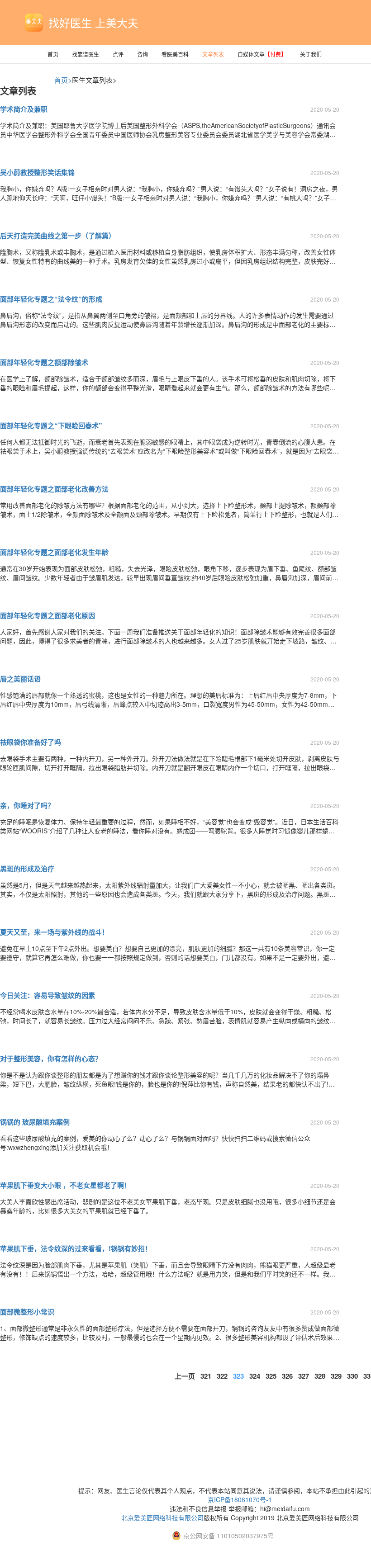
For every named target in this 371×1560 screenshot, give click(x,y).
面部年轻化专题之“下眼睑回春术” (51, 425)
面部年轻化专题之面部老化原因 (47, 615)
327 (303, 1376)
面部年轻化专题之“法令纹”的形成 (51, 299)
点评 (118, 54)
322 (222, 1376)
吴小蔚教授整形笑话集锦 (37, 172)
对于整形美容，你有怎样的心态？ (51, 1059)
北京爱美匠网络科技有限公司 (162, 1517)
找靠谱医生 (85, 54)
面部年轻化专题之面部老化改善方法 (54, 489)
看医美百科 (175, 54)
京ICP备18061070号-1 (240, 1499)
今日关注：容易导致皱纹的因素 (47, 995)
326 (287, 1376)
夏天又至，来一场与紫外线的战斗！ (54, 932)
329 (336, 1376)
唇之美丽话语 (20, 679)
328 (319, 1376)
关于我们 (311, 54)
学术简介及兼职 (24, 109)
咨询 (142, 54)
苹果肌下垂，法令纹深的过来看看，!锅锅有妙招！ (76, 1248)
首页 (53, 54)
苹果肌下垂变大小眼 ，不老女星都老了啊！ (65, 1185)
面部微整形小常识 (27, 1312)
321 (205, 1376)
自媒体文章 (262, 54)
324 (254, 1376)
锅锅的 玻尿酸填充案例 (35, 1122)
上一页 (185, 1376)
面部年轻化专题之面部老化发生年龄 (54, 552)
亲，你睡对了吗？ (27, 805)
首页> (63, 80)
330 (352, 1376)
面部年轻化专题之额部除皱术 (44, 362)
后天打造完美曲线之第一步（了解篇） (57, 236)
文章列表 (213, 54)
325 (271, 1376)
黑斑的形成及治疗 (27, 869)
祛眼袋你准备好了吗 (30, 742)
